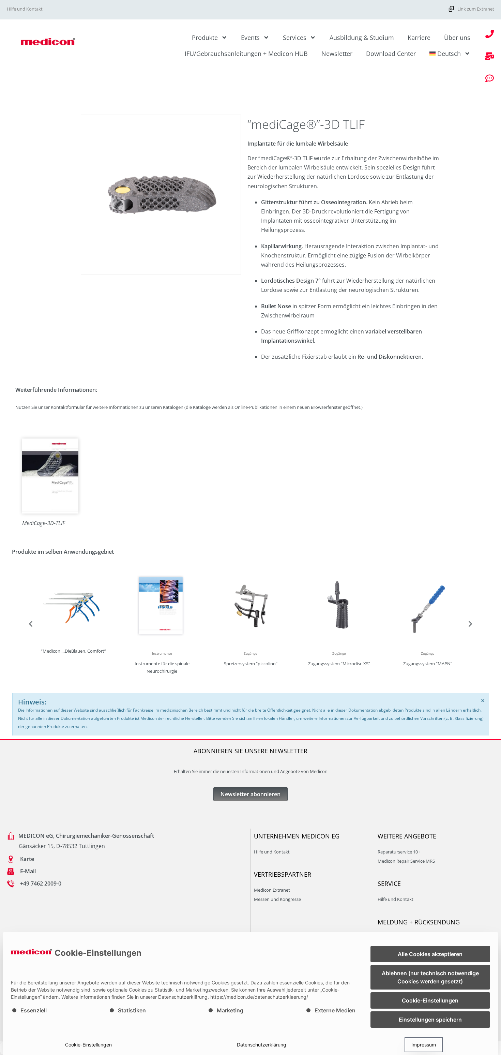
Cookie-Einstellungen (88, 1044)
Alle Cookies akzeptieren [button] (430, 954)
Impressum (423, 1044)
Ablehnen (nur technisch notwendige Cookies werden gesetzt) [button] (430, 977)
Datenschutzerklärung (261, 1044)
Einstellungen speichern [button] (430, 1019)
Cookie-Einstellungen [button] (430, 1000)
